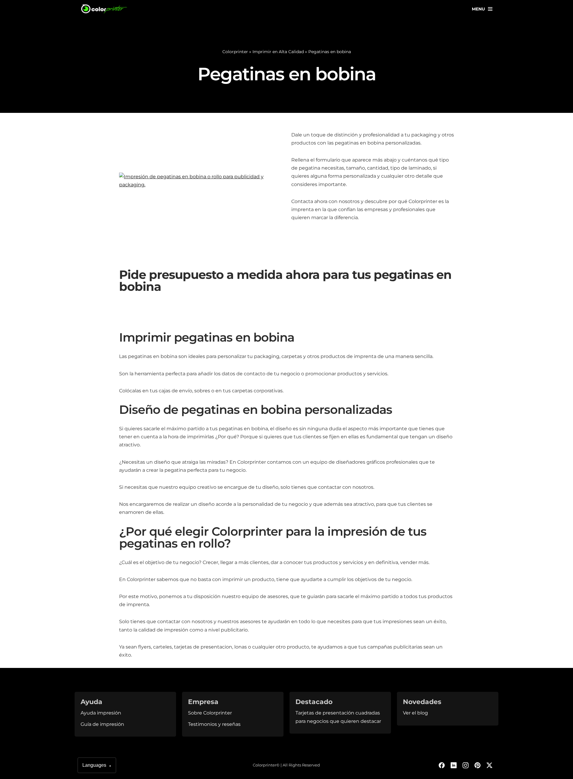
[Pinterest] (477, 765)
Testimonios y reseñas (214, 724)
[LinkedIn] (454, 765)
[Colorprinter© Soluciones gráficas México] (104, 8)
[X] (489, 765)
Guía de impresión (102, 724)
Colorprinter (235, 51)
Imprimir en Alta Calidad (278, 51)
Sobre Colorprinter (210, 713)
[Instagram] (466, 765)
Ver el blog (415, 713)
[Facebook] (442, 765)
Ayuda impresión (101, 713)
